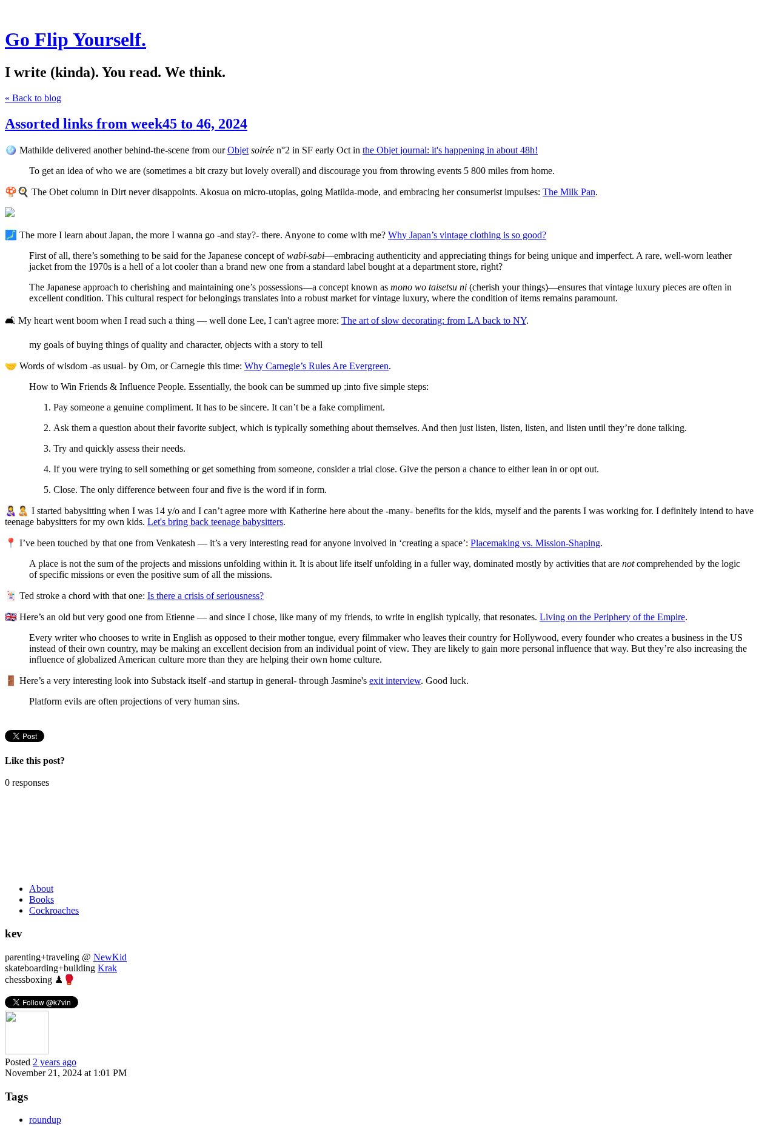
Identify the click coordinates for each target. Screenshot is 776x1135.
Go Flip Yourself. (75, 39)
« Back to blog (33, 98)
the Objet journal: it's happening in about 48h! (450, 150)
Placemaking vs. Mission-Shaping (535, 543)
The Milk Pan (569, 192)
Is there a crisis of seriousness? (205, 596)
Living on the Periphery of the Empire (612, 617)
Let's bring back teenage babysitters (215, 522)
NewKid (110, 957)
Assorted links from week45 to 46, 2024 (126, 124)
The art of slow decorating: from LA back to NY (433, 320)
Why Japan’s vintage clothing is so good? (467, 235)
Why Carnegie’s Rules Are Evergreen (316, 366)
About (41, 888)
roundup (45, 1119)
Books (41, 899)
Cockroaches (54, 910)
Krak (107, 968)
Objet (238, 150)
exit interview (395, 680)
